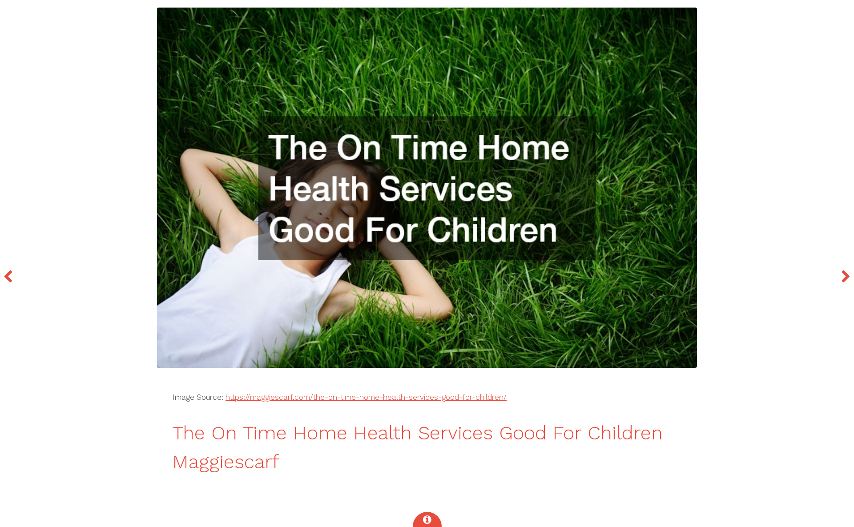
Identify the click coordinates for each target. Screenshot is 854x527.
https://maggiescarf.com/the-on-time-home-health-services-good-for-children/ (366, 397)
